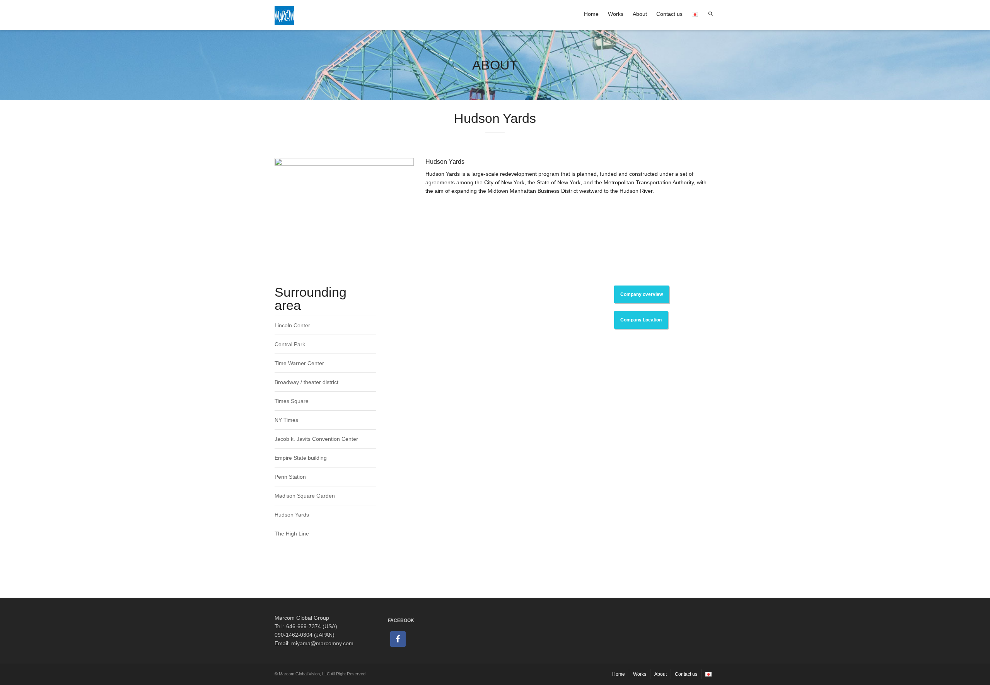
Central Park (290, 344)
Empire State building (301, 458)
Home (591, 14)
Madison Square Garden (305, 496)
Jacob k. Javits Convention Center (316, 439)
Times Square (292, 401)
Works (615, 14)
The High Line (292, 533)
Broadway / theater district (306, 382)
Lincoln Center (292, 325)
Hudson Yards (292, 515)
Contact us (669, 14)
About (640, 14)
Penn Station (290, 477)
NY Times (286, 420)
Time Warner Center (299, 363)
